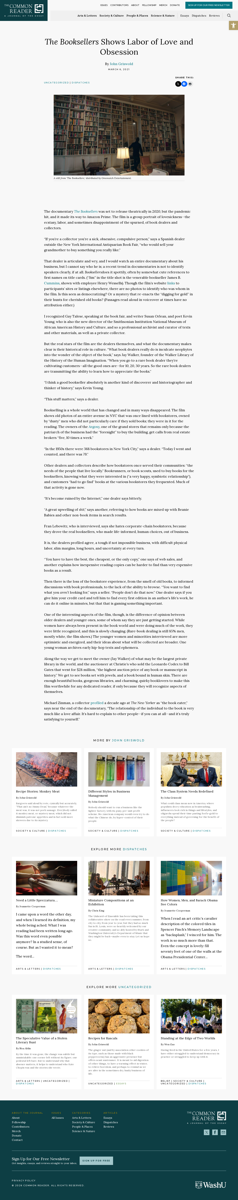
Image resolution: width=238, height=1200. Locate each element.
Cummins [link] (52, 283)
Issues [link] (104, 5)
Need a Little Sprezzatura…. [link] (37, 900)
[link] (233, 25)
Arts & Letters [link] (87, 15)
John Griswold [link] (121, 64)
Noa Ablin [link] (25, 1048)
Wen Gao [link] (169, 1044)
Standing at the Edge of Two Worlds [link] (188, 1038)
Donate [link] (175, 5)
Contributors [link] (119, 5)
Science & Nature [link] (163, 15)
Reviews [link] (214, 15)
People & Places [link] (137, 15)
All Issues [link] (58, 1117)
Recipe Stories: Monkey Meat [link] (38, 791)
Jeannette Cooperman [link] (32, 906)
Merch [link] (163, 5)
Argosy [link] (94, 426)
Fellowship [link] (149, 5)
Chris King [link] (98, 910)
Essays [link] (184, 15)
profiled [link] (97, 703)
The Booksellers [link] (86, 211)
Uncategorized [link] (56, 82)
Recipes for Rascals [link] (102, 1038)
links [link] (171, 283)
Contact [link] (17, 1140)
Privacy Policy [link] (24, 1180)
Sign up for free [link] (96, 1160)
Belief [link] (166, 1081)
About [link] (135, 5)
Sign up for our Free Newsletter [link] (209, 5)
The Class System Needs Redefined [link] (187, 791)
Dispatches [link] (199, 15)
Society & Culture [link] (111, 15)
